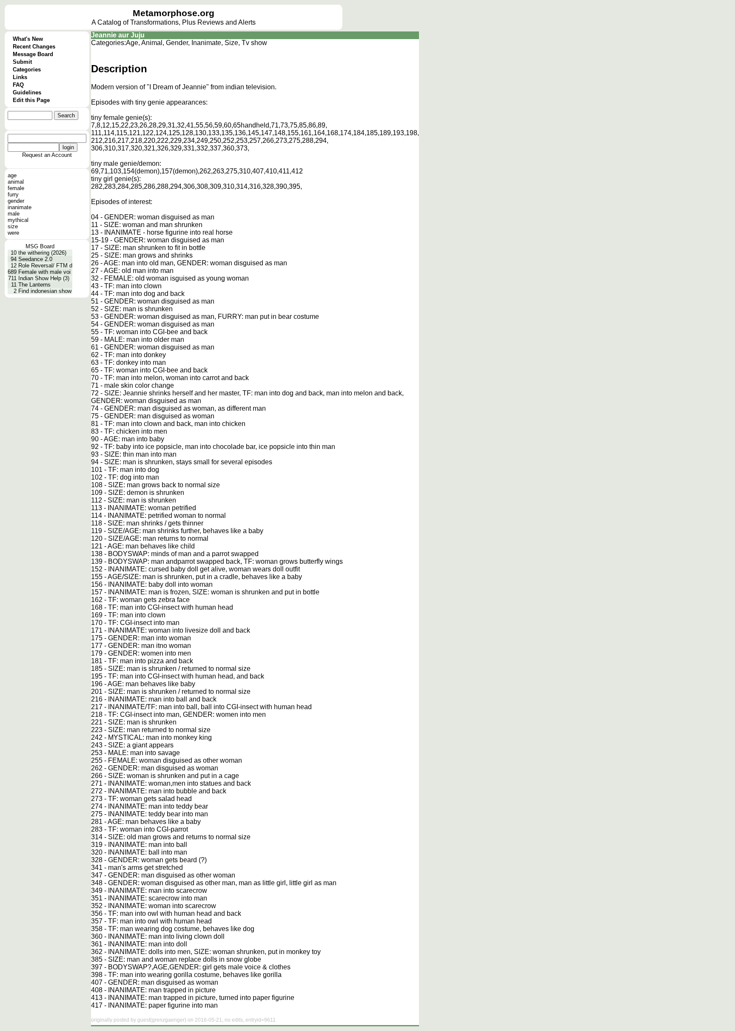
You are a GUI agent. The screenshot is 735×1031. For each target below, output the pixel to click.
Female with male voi (44, 272)
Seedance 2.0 (35, 259)
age (12, 175)
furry (13, 194)
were (13, 233)
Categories (27, 69)
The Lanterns (34, 284)
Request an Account (47, 155)
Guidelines (27, 92)
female (16, 188)
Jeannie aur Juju (118, 35)
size (13, 226)
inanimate (19, 207)
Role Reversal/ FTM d (45, 265)
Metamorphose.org (173, 13)
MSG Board (40, 246)
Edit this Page (31, 100)
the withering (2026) (42, 253)
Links (20, 77)
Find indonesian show (44, 291)
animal (16, 182)
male (14, 213)
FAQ (18, 85)
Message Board (33, 54)
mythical (18, 220)
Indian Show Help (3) (43, 278)
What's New (28, 39)
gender (16, 201)
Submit (22, 62)
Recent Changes (34, 46)
